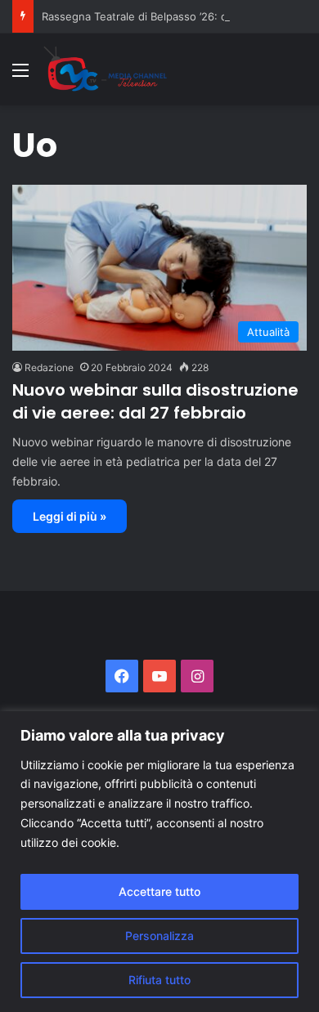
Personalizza (159, 936)
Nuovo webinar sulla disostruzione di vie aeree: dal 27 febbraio (155, 401)
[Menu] (20, 75)
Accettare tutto (159, 891)
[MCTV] (105, 69)
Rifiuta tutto (159, 980)
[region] (159, 861)
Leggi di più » (69, 516)
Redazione (49, 367)
